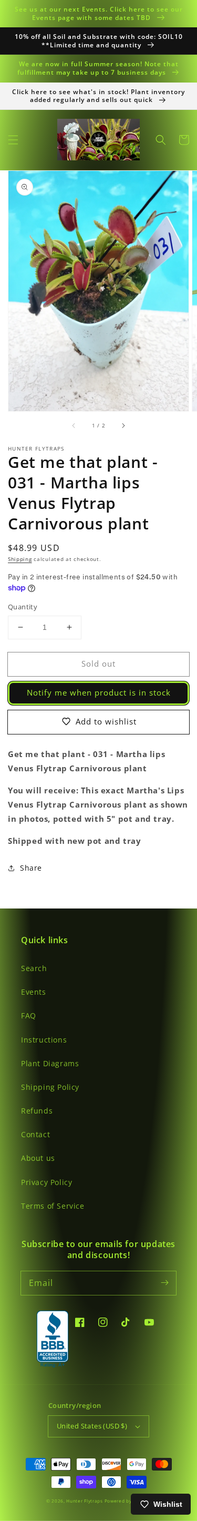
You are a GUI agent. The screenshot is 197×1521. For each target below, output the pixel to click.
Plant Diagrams (50, 1063)
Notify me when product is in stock (99, 692)
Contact (35, 1134)
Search (34, 968)
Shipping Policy (50, 1087)
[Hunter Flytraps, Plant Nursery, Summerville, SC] (52, 1340)
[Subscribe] (164, 1282)
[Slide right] (122, 425)
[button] (13, 139)
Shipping (20, 559)
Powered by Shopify (128, 1501)
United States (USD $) (92, 1426)
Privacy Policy (46, 1182)
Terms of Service (53, 1206)
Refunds (37, 1111)
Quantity (22, 606)
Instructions (44, 1040)
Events (33, 992)
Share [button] (31, 868)
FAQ (28, 1015)
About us (38, 1158)
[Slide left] (74, 425)
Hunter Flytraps (85, 1501)
